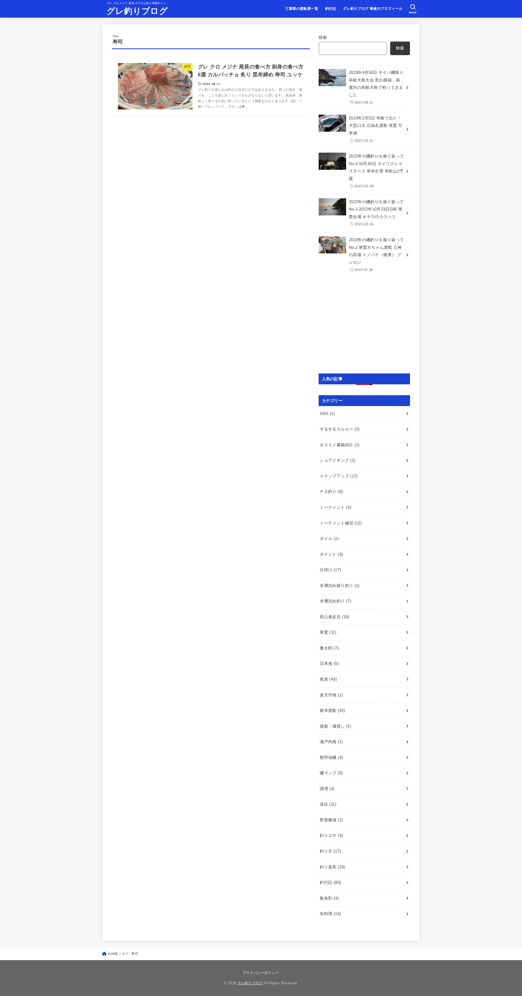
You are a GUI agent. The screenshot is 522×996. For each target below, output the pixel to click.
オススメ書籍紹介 (339, 445)
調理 (327, 789)
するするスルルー (339, 429)
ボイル (329, 538)
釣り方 (330, 851)
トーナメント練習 (341, 523)
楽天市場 (331, 695)
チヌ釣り (331, 491)
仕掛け (330, 570)
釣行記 (330, 9)
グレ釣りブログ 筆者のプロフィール (373, 9)
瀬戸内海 (331, 742)
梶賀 (328, 679)
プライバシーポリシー (261, 973)
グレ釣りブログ (137, 11)
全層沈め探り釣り (339, 585)
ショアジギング (337, 460)
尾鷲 (328, 632)
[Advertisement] (364, 325)
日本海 (329, 663)
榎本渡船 (332, 710)
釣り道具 (332, 867)
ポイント (331, 554)
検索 (323, 37)
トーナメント (335, 507)
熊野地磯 (331, 757)
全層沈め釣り (335, 601)
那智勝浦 (331, 820)
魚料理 (330, 914)
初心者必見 (334, 617)
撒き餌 (329, 648)
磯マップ (331, 773)
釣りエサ (331, 835)
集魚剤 (329, 898)
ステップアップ (339, 476)
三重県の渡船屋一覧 (301, 9)
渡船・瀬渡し (335, 726)
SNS (327, 413)
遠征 (328, 804)
